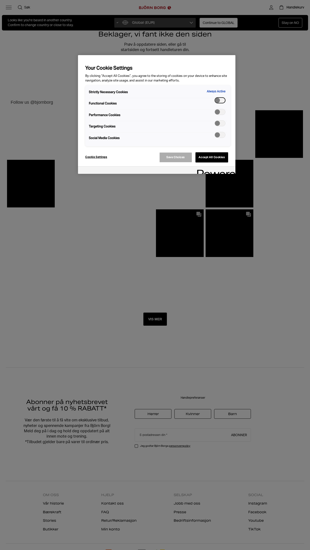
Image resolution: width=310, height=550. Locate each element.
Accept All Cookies (212, 157)
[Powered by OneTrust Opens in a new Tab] (214, 171)
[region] (156, 114)
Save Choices (175, 157)
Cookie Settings (96, 157)
